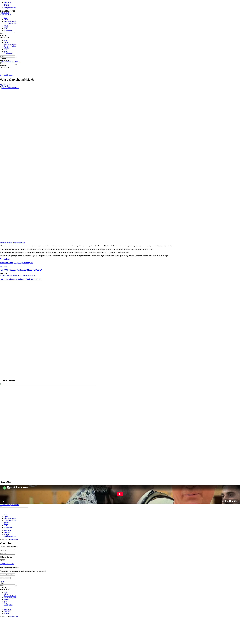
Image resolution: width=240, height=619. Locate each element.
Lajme (6, 20)
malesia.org (14, 539)
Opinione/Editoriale (10, 21)
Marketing (7, 4)
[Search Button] (16, 64)
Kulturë (6, 27)
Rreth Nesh (7, 2)
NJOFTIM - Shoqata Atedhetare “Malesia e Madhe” (20, 279)
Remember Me (7, 557)
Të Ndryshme (8, 30)
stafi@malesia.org (10, 8)
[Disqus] (120, 305)
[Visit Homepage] (4, 13)
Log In (2, 581)
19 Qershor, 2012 (5, 84)
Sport (5, 28)
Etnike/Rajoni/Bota (10, 23)
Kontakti (6, 6)
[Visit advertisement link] (5, 14)
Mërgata (6, 25)
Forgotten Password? (7, 564)
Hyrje (5, 18)
